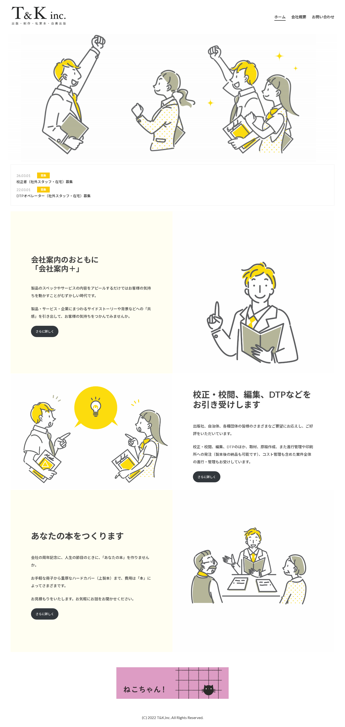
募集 (43, 175)
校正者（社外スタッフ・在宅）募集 (44, 182)
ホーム (280, 17)
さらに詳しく (45, 331)
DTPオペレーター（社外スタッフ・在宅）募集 (53, 196)
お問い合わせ (323, 17)
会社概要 (298, 17)
